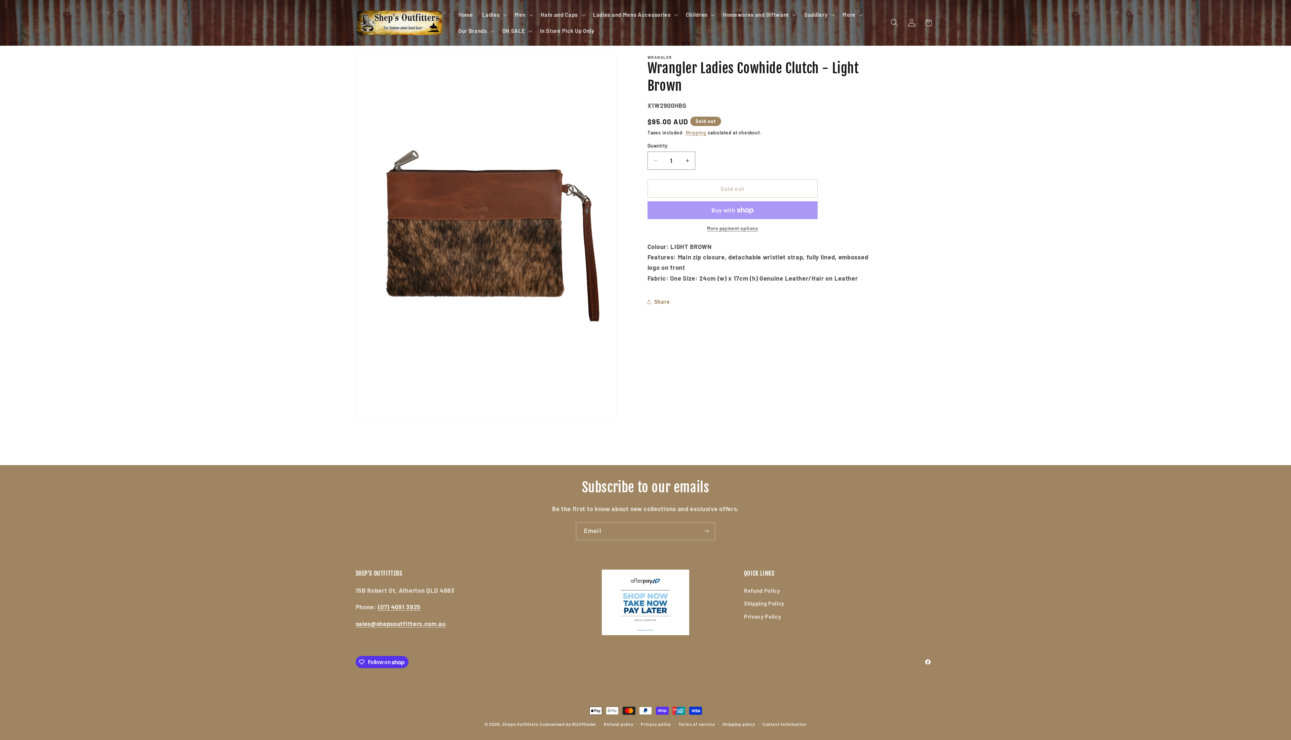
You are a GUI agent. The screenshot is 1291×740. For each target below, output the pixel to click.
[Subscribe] (706, 531)
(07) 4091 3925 (399, 607)
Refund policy (618, 724)
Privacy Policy (762, 616)
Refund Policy (762, 590)
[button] (493, 15)
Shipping (696, 132)
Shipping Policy (764, 603)
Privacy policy (656, 724)
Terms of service (696, 724)
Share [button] (662, 301)
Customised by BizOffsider (568, 724)
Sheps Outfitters (520, 724)
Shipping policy (738, 724)
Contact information (784, 724)
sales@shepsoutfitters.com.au (401, 623)
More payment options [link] (732, 228)
